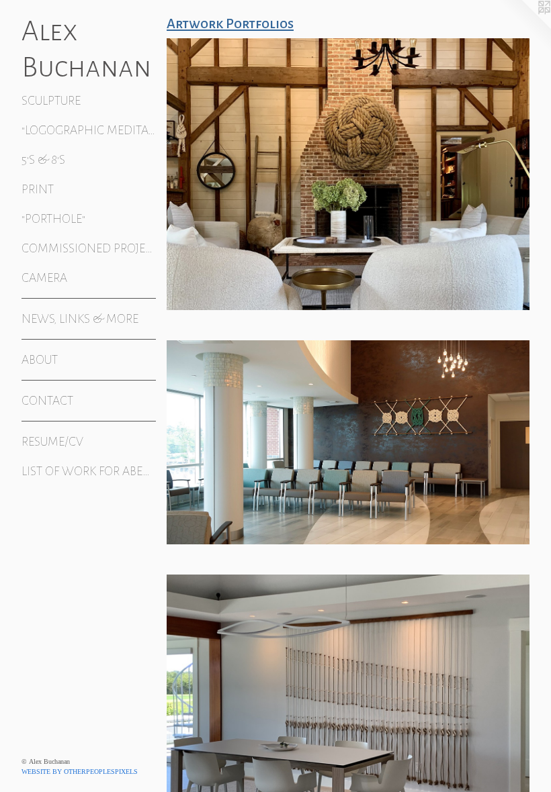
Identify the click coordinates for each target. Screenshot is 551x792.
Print (38, 189)
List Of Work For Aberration (89, 471)
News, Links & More (80, 319)
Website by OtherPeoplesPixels (80, 771)
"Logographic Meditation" (89, 130)
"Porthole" (53, 219)
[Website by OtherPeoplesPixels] (524, 27)
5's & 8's (43, 159)
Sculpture (51, 100)
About (40, 359)
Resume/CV (52, 441)
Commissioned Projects (89, 248)
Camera (44, 278)
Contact (47, 400)
